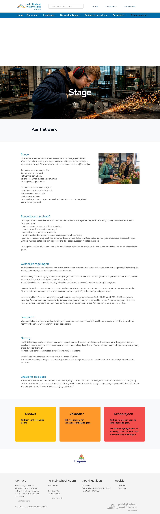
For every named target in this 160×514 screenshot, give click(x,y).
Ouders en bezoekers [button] (95, 15)
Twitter (122, 485)
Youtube (122, 488)
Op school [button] (32, 15)
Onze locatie (57, 498)
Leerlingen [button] (49, 15)
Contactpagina (24, 501)
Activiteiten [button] (119, 15)
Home (20, 15)
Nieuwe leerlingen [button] (69, 15)
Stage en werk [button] (138, 15)
